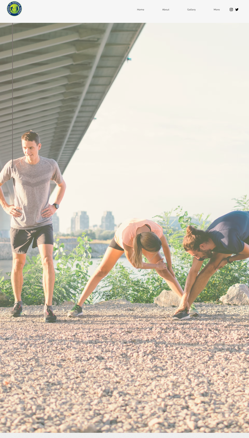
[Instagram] (231, 9)
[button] (4, 4)
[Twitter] (237, 9)
